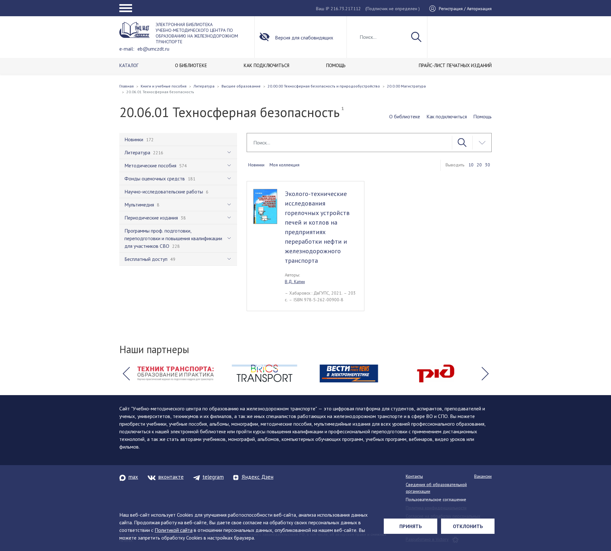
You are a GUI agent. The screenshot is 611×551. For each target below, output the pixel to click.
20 (479, 165)
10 (471, 165)
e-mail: (126, 48)
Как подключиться (446, 116)
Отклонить (468, 526)
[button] (126, 373)
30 (487, 165)
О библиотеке (404, 116)
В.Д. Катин (295, 281)
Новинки (256, 165)
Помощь (482, 116)
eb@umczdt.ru (153, 48)
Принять (410, 526)
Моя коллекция (284, 165)
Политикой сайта (174, 530)
